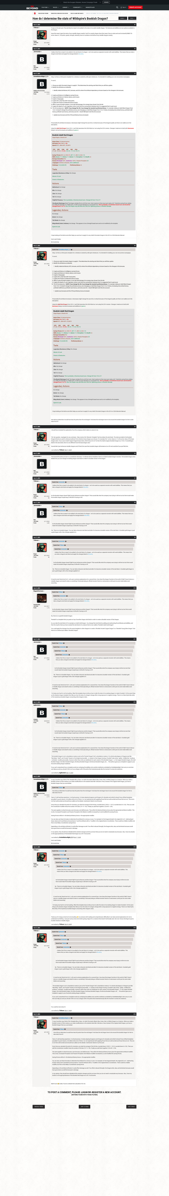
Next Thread (131, 1106)
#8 (135, 502)
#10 (135, 588)
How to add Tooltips (56, 239)
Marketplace (90, 7)
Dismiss (106, 2)
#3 (135, 73)
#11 (135, 639)
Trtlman (61, 506)
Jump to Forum (84, 1106)
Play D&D (45, 7)
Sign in (124, 7)
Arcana (58, 157)
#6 (135, 453)
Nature (71, 157)
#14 (135, 847)
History (64, 157)
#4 (135, 245)
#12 (135, 702)
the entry (81, 54)
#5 (135, 426)
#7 (135, 478)
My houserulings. (55, 242)
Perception (79, 157)
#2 (135, 48)
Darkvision (69, 160)
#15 (135, 927)
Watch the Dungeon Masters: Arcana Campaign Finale (80, 2)
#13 (135, 776)
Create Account (135, 7)
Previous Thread (38, 1106)
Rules (55, 7)
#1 (135, 24)
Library (65, 7)
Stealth (87, 157)
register (96, 1092)
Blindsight (59, 160)
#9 (135, 537)
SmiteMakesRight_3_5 (65, 249)
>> (71, 249)
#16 (135, 1014)
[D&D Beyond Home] (32, 7)
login (84, 1092)
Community (77, 7)
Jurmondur (62, 482)
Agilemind (61, 931)
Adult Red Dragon (61, 128)
